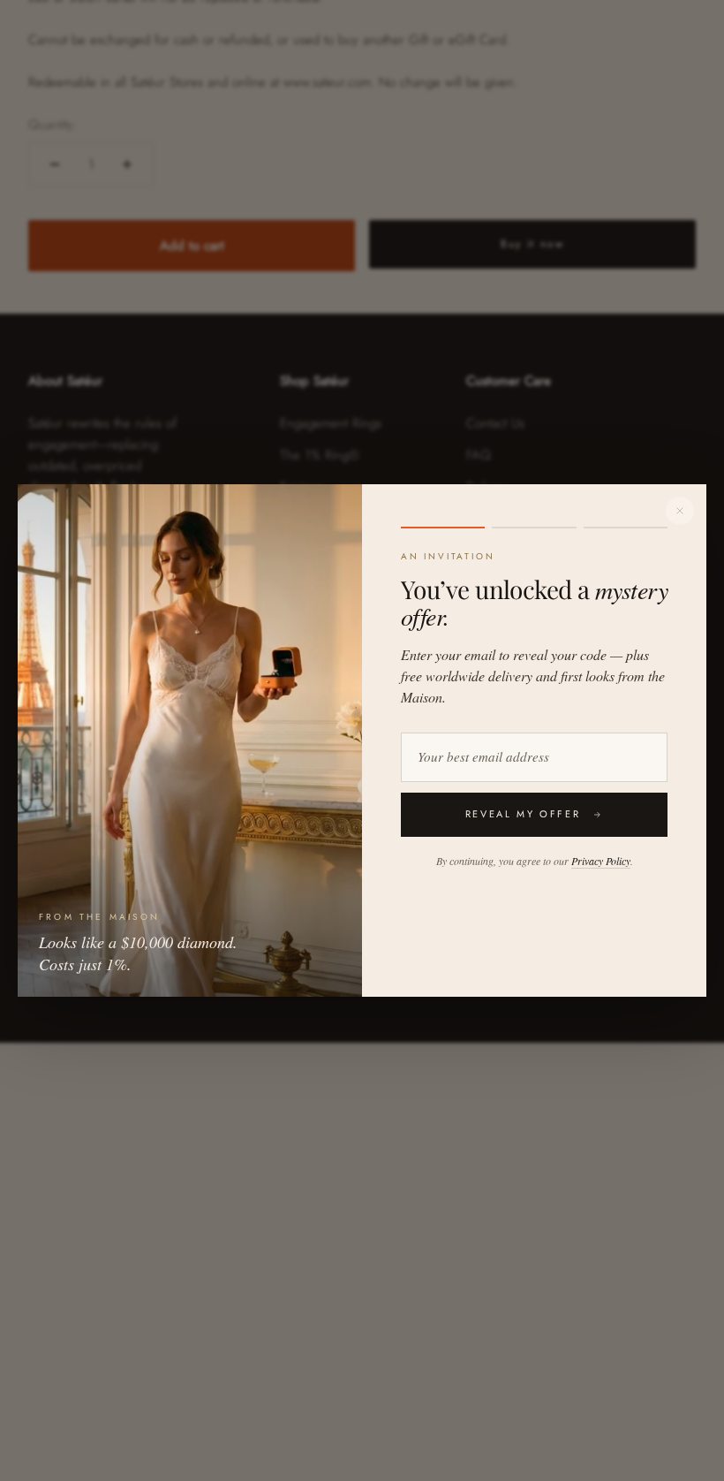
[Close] (680, 511)
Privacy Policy (600, 861)
